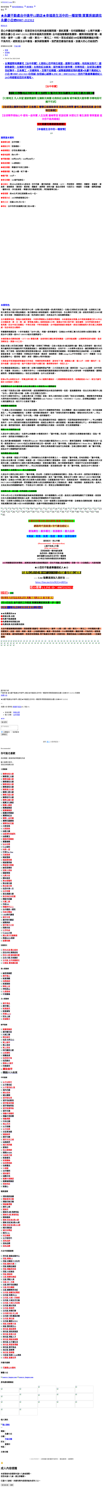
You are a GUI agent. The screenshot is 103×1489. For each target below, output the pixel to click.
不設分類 (17, 46)
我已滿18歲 (5, 1485)
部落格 (7, 52)
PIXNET (36, 1459)
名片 (6, 55)
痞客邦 (15, 707)
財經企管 (16, 712)
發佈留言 (4, 734)
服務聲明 (70, 1459)
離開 (11, 1485)
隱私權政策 (63, 1459)
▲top (2, 718)
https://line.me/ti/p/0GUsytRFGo (51, 582)
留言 (19, 707)
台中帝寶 (16, 715)
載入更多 (4, 722)
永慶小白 (4, 695)
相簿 (6, 50)
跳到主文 (4, 26)
